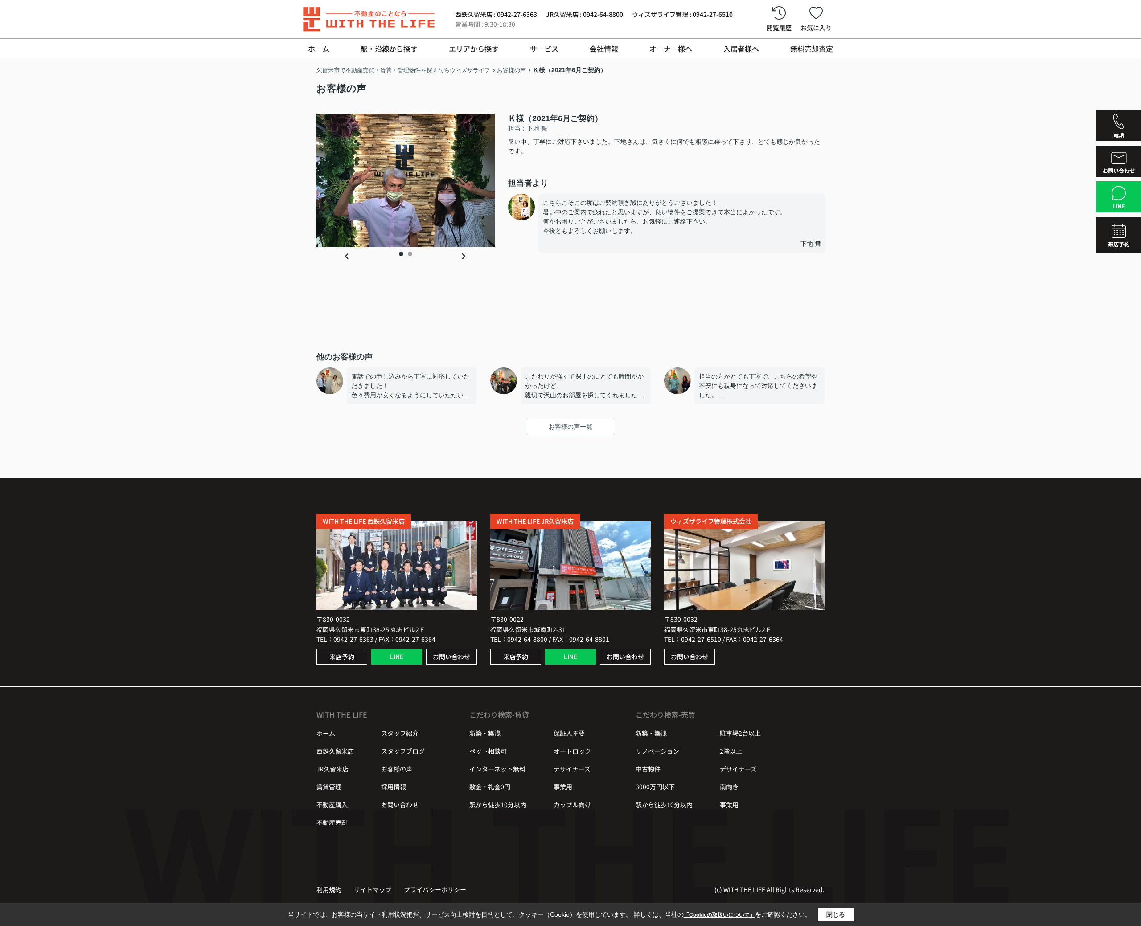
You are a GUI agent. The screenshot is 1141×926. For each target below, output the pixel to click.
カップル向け (572, 804)
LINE (396, 656)
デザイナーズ (572, 768)
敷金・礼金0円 (489, 786)
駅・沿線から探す (389, 48)
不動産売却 (332, 822)
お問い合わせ (451, 656)
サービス (544, 48)
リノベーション (657, 751)
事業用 (563, 786)
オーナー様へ (670, 48)
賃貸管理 (328, 786)
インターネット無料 (497, 768)
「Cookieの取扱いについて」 (719, 915)
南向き (729, 786)
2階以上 (731, 751)
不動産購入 (332, 804)
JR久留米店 (332, 768)
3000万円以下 (655, 786)
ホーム (318, 48)
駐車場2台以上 (740, 733)
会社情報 (604, 48)
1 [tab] (401, 254)
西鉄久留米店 (335, 751)
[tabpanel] (405, 180)
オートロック (572, 751)
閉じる (835, 914)
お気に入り (816, 27)
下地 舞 (810, 243)
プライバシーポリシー (435, 889)
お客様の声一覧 (570, 426)
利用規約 (328, 889)
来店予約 (341, 656)
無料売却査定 (811, 48)
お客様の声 (396, 768)
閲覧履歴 (779, 27)
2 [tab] (410, 254)
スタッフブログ (403, 751)
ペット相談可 (488, 751)
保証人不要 (569, 733)
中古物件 (648, 768)
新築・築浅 (485, 733)
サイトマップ (372, 889)
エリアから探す (474, 48)
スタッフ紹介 (400, 733)
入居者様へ (741, 48)
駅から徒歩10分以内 (497, 804)
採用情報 (393, 786)
